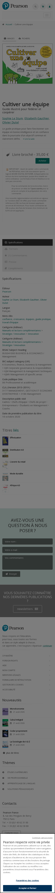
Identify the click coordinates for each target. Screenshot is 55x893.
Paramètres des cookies (27, 880)
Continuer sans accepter (42, 838)
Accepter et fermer (27, 888)
